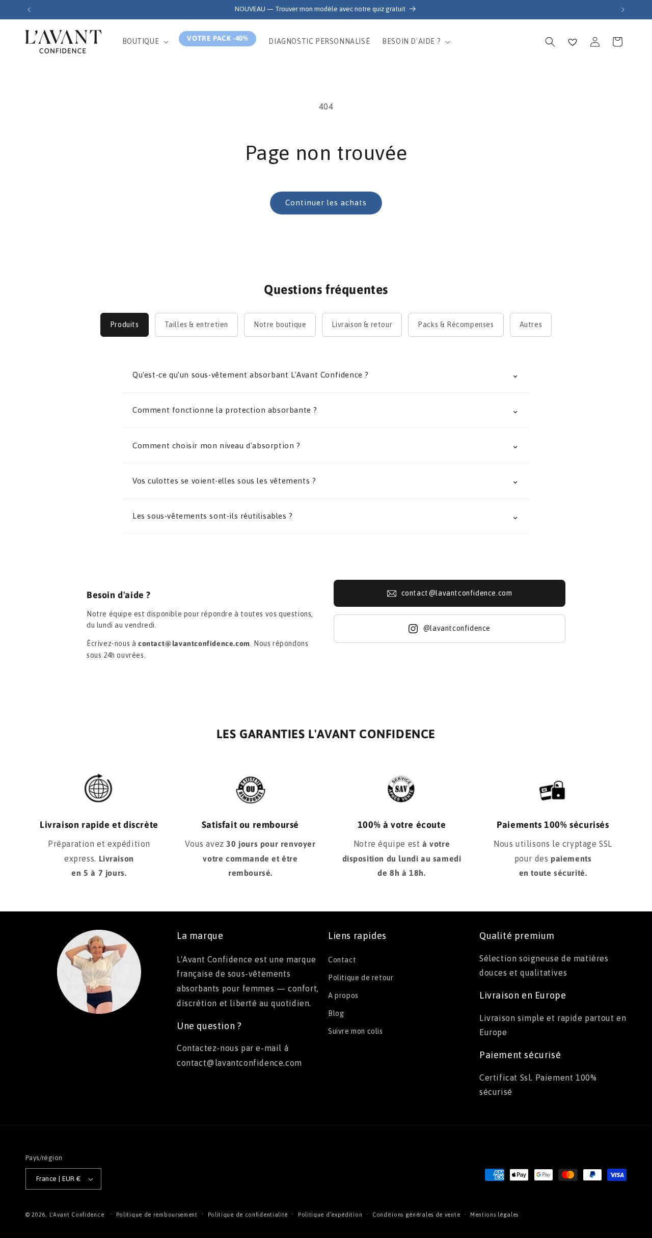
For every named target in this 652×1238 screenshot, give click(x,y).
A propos (343, 995)
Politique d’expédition (330, 1215)
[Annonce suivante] (623, 9)
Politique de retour (360, 978)
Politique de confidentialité (248, 1215)
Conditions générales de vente (416, 1215)
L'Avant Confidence (76, 1215)
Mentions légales (494, 1215)
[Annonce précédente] (29, 9)
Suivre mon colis (355, 1031)
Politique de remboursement (157, 1215)
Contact (342, 960)
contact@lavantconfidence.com (456, 593)
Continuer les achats (326, 202)
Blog (336, 1013)
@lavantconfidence (457, 628)
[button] (144, 41)
